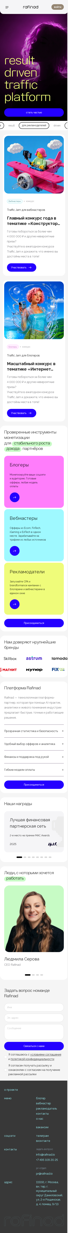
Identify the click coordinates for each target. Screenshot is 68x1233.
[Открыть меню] (7, 7)
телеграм (42, 1135)
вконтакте (43, 1140)
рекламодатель (46, 1108)
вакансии (42, 1127)
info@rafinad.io (45, 1154)
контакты (42, 1113)
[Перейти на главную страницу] (30, 7)
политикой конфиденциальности (32, 1059)
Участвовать (19, 267)
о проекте (11, 1089)
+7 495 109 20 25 (47, 1160)
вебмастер (43, 1103)
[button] (34, 731)
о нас (39, 1118)
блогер (41, 1098)
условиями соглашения (45, 1054)
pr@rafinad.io (44, 1173)
